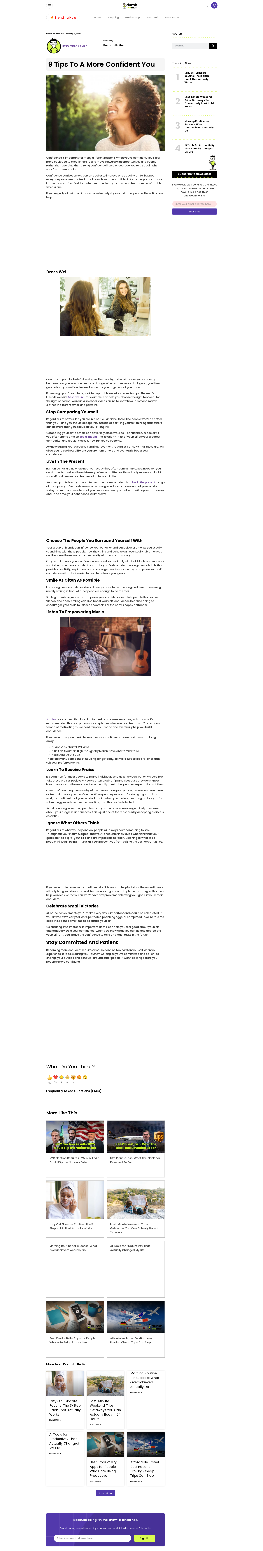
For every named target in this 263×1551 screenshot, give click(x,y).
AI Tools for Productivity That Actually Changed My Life (64, 1441)
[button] (49, 1079)
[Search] (213, 46)
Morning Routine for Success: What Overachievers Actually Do (144, 1380)
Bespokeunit (76, 397)
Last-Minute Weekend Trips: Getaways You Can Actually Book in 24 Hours (134, 1228)
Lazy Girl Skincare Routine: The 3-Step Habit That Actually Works (65, 1408)
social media (88, 437)
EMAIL (175, 199)
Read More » (55, 1420)
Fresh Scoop (132, 17)
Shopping (113, 17)
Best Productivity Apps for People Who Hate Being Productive (103, 1469)
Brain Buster (172, 17)
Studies (51, 719)
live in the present (143, 482)
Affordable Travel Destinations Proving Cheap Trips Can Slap (144, 1469)
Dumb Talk (152, 17)
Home (97, 17)
